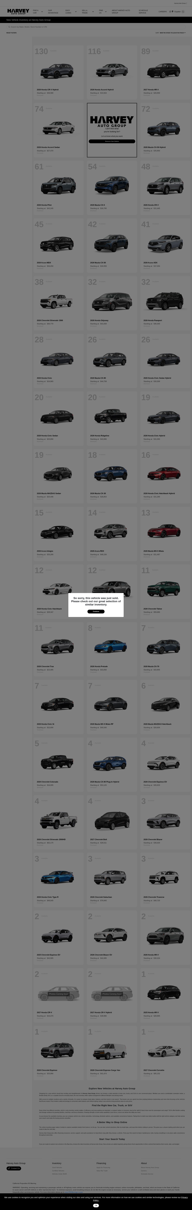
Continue (96, 611)
